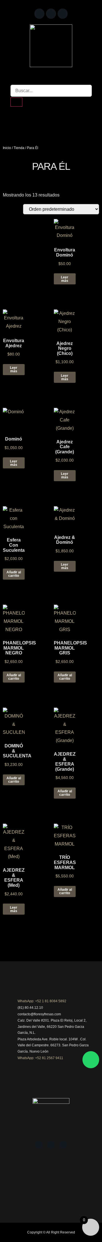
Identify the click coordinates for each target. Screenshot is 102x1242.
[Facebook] (39, 14)
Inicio (7, 148)
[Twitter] (63, 14)
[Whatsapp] (90, 1059)
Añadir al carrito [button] (14, 574)
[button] (51, 119)
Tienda (19, 148)
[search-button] (16, 102)
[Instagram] (51, 14)
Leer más (64, 279)
